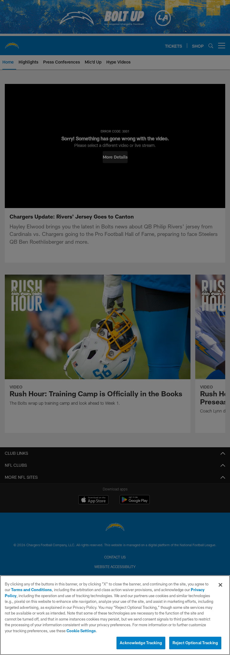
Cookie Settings (81, 630)
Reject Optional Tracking (195, 642)
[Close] (220, 584)
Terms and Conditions (31, 589)
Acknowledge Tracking (141, 642)
